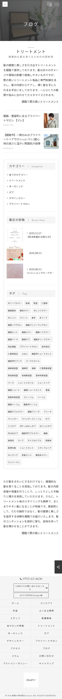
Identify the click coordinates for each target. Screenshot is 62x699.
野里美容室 (13, 375)
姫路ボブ (26, 339)
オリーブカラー (15, 303)
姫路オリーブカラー (42, 339)
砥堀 (28, 303)
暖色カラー (25, 310)
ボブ (11, 192)
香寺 (34, 317)
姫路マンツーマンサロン (37, 325)
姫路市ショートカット (42, 353)
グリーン (24, 317)
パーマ (11, 382)
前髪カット (27, 455)
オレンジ (12, 317)
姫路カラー (27, 332)
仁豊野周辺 (13, 353)
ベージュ (41, 397)
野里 (36, 303)
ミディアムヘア (44, 448)
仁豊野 (44, 303)
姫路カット (13, 332)
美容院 (11, 440)
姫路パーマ (13, 339)
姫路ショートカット (33, 390)
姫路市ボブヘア (15, 361)
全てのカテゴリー (18, 174)
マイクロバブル (34, 440)
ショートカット (27, 448)
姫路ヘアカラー (43, 332)
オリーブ (43, 317)
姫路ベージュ (14, 404)
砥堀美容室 (27, 375)
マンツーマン (14, 462)
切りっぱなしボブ (28, 426)
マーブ (21, 440)
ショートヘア (44, 382)
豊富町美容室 (14, 397)
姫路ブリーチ (34, 411)
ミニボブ (12, 426)
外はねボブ (13, 433)
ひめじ (25, 353)
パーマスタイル (33, 361)
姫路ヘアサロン (15, 325)
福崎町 (25, 368)
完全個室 (12, 346)
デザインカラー (17, 198)
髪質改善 (12, 448)
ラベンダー (13, 418)
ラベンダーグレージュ (31, 418)
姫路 (46, 433)
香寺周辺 (46, 346)
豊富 (48, 390)
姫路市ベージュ (30, 404)
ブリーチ (48, 411)
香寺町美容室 (42, 375)
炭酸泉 (48, 440)
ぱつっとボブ (46, 426)
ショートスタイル (26, 382)
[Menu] (57, 4)
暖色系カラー (42, 455)
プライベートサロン (19, 203)
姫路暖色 (12, 310)
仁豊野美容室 (46, 368)
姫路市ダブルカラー (31, 433)
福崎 (34, 368)
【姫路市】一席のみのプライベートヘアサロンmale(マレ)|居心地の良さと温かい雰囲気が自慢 (21, 140)
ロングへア (13, 455)
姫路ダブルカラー (16, 411)
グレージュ (29, 397)
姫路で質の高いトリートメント (40, 101)
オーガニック (16, 186)
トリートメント (17, 180)
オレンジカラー (41, 310)
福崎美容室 (13, 368)
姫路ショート (14, 390)
